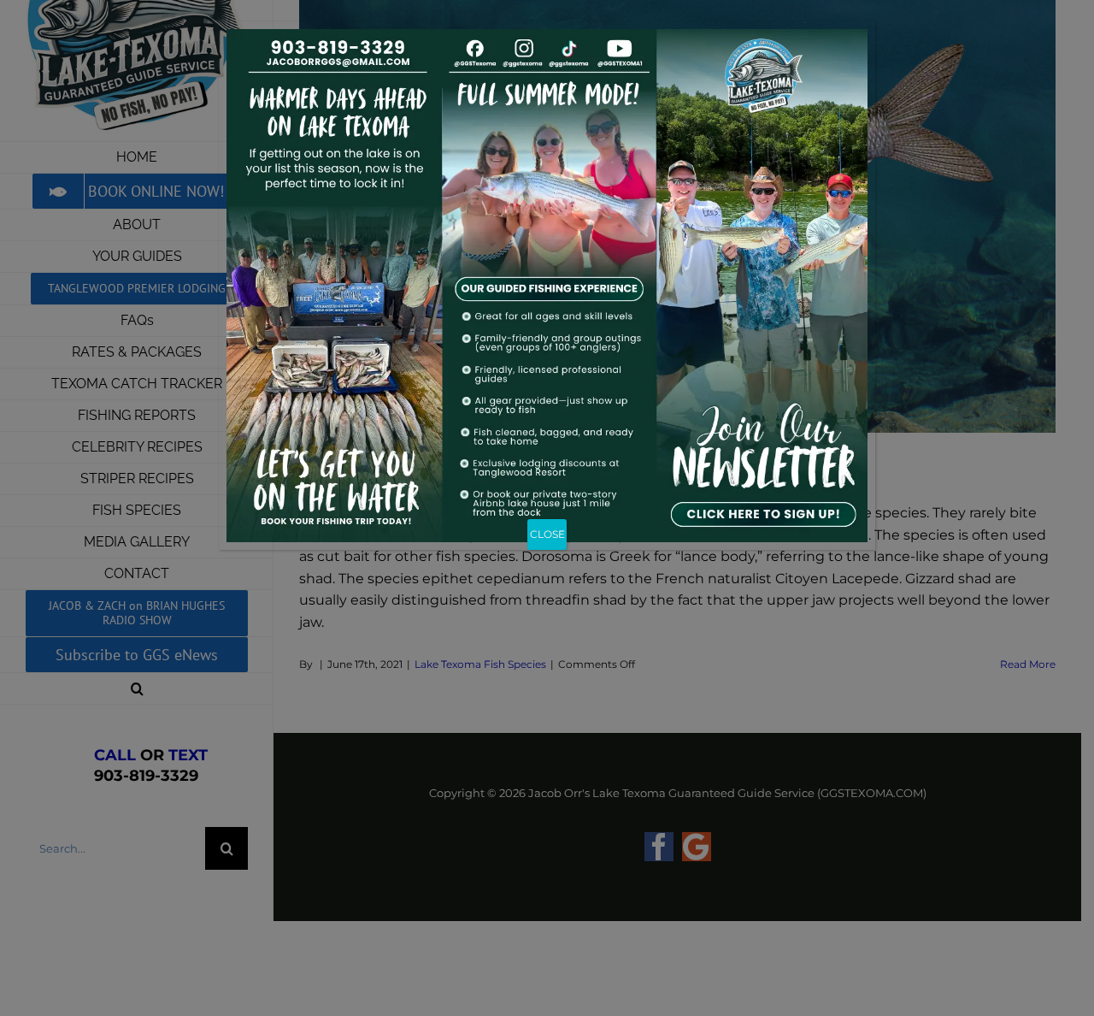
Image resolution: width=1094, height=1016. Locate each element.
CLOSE (547, 534)
